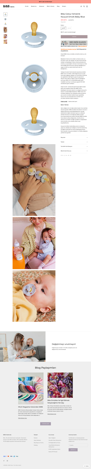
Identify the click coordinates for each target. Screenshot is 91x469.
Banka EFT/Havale (53, 451)
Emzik (26, 6)
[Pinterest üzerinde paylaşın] (68, 155)
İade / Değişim (52, 438)
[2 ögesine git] (5, 19)
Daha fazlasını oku (22, 418)
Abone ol (73, 449)
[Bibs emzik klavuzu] (74, 42)
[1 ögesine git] (5, 14)
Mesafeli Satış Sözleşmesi (55, 440)
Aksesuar (41, 6)
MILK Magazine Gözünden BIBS (30, 407)
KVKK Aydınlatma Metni (54, 449)
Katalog (36, 445)
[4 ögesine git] (5, 30)
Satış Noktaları (37, 440)
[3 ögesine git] (5, 24)
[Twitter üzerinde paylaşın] (66, 155)
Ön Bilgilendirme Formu (54, 442)
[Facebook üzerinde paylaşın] (64, 155)
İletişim (64, 6)
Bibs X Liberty (50, 6)
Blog (58, 6)
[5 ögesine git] (5, 36)
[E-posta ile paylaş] (70, 155)
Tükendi (74, 36)
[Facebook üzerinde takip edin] (4, 460)
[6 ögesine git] (5, 42)
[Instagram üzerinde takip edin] (7, 460)
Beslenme (34, 6)
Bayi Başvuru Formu (39, 442)
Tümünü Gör (45, 423)
